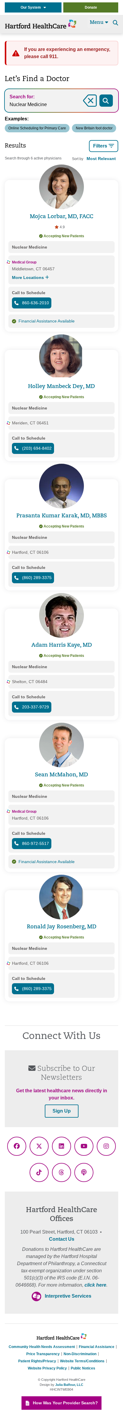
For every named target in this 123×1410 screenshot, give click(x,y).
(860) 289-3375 (36, 577)
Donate (91, 7)
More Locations (28, 277)
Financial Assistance (96, 1347)
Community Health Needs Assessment (42, 1347)
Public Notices (83, 1368)
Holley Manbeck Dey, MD (61, 387)
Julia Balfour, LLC (69, 1384)
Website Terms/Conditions (82, 1361)
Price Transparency (43, 1354)
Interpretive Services (68, 1296)
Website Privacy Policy (47, 1368)
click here (95, 1285)
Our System (32, 7)
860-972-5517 (35, 843)
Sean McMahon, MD (61, 775)
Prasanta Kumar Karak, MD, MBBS (61, 516)
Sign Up (62, 1110)
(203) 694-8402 (36, 448)
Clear (82, 107)
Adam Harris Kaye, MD (61, 645)
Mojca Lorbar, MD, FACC (61, 217)
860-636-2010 (35, 302)
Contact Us (61, 1239)
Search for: (22, 96)
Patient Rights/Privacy (37, 1361)
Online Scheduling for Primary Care (37, 128)
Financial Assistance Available (47, 321)
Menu (97, 22)
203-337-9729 (35, 707)
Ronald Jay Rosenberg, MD (61, 927)
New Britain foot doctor (94, 128)
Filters (100, 145)
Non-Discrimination (80, 1354)
